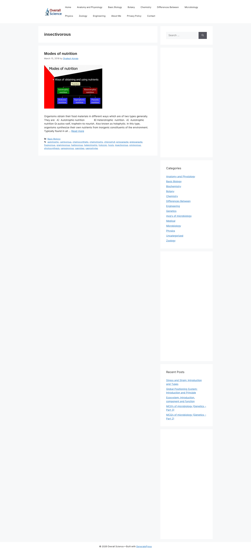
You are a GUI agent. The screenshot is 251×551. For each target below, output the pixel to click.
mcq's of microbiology (179, 216)
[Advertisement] (186, 104)
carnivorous (65, 142)
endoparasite (136, 142)
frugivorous (49, 145)
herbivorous (77, 145)
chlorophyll (109, 142)
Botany (131, 7)
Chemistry (146, 7)
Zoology (83, 16)
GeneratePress (144, 546)
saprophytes (92, 148)
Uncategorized (174, 235)
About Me (116, 16)
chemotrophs (96, 142)
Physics (69, 16)
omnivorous (135, 145)
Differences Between (168, 7)
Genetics (171, 211)
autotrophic (53, 142)
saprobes (79, 148)
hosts (111, 145)
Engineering (99, 16)
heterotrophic (90, 145)
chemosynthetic (80, 142)
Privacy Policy (134, 16)
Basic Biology (115, 7)
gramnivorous (63, 145)
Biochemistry (173, 186)
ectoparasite (122, 142)
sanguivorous (67, 148)
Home (68, 7)
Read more (77, 131)
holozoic (103, 145)
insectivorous (121, 145)
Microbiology (191, 7)
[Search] (203, 35)
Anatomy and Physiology (89, 7)
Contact (151, 16)
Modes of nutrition (60, 53)
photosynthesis (52, 148)
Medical (170, 220)
